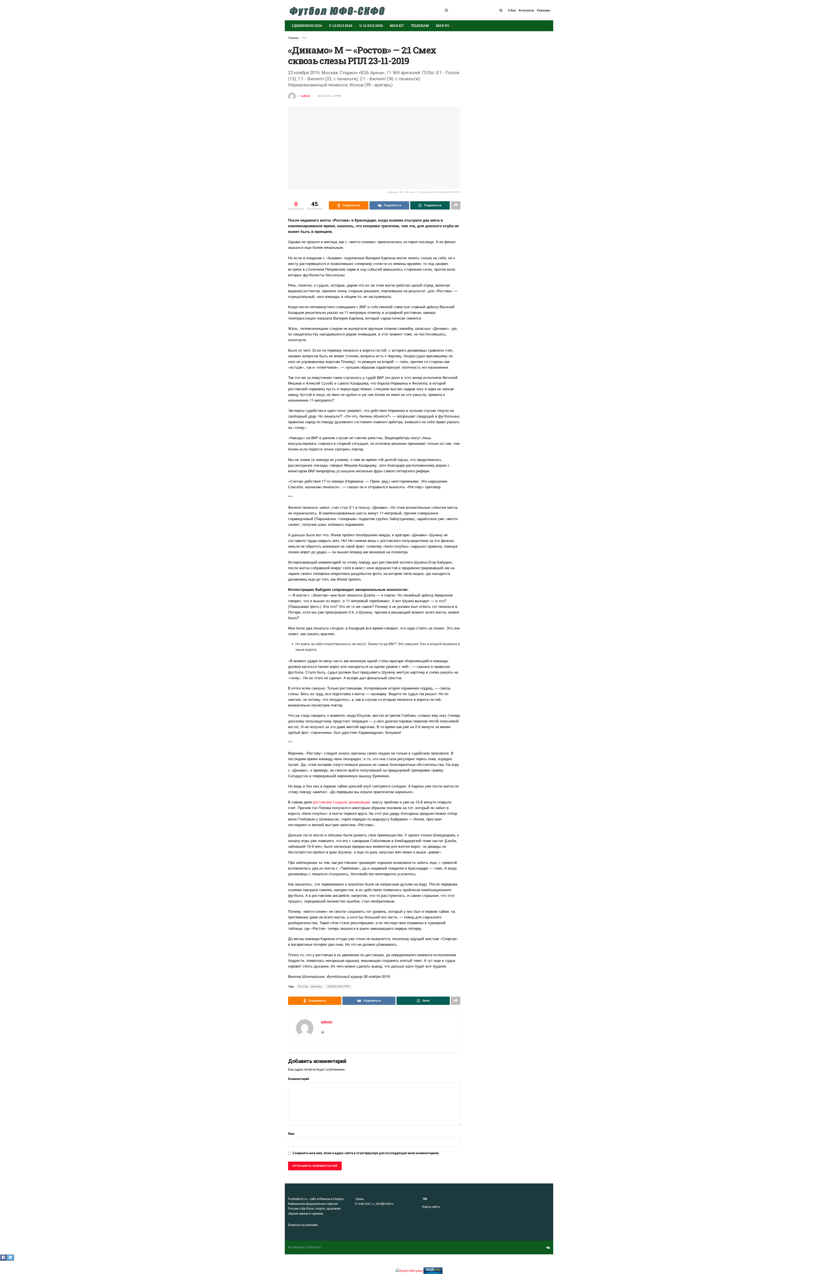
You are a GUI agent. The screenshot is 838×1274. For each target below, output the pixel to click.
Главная (293, 38)
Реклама (543, 10)
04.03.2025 (324, 96)
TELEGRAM (420, 26)
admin (305, 96)
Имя (291, 1133)
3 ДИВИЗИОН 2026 (307, 26)
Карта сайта (431, 1207)
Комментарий (298, 1079)
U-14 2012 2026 (371, 26)
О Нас (512, 10)
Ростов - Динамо (310, 986)
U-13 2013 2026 (340, 26)
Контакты (526, 10)
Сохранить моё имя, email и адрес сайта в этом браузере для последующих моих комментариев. (365, 1153)
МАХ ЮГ (397, 26)
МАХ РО (442, 26)
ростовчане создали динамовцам (342, 802)
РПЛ (304, 38)
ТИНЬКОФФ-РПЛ (338, 986)
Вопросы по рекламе (303, 1225)
